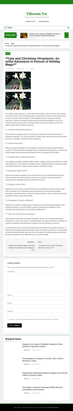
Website (10, 311)
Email (9, 303)
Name (9, 295)
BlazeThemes (54, 407)
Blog (8, 53)
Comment (11, 271)
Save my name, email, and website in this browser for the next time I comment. (34, 319)
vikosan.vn (36, 13)
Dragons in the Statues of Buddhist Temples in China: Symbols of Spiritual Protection (44, 34)
